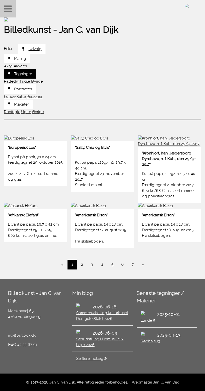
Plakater (21, 104)
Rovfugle (12, 112)
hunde (10, 96)
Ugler (26, 112)
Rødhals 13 (150, 341)
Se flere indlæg (90, 358)
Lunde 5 (148, 320)
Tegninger (23, 74)
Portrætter (23, 89)
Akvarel (20, 66)
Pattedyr (11, 81)
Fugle (25, 81)
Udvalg (35, 49)
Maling (20, 58)
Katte (21, 96)
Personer (34, 96)
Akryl (8, 66)
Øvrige (37, 81)
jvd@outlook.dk (22, 335)
